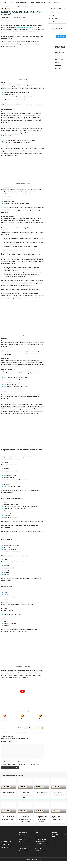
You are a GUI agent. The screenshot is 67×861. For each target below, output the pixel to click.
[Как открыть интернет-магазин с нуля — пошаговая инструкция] (8, 807)
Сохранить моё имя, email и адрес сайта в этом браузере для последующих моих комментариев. (21, 764)
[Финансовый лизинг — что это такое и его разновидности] (51, 67)
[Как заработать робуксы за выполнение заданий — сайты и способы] (25, 807)
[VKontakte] (34, 728)
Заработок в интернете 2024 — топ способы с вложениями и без (58, 817)
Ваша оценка (4, 741)
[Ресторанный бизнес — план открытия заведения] (41, 783)
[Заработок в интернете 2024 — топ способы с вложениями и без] (58, 807)
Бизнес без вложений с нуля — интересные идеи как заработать (60, 46)
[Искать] (65, 2)
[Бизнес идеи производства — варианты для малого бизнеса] (51, 60)
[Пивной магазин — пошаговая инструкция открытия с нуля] (58, 783)
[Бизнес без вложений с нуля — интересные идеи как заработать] (51, 46)
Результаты (61, 33)
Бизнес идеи (5, 8)
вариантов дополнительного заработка (25, 27)
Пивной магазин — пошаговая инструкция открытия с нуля (58, 794)
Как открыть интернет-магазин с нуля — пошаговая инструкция (8, 817)
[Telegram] (38, 728)
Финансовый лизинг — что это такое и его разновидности (60, 67)
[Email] (42, 728)
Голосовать (61, 36)
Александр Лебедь (8, 17)
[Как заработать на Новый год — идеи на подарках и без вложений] (41, 807)
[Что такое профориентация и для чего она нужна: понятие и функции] (51, 53)
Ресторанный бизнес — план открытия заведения (42, 794)
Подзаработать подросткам (31, 45)
